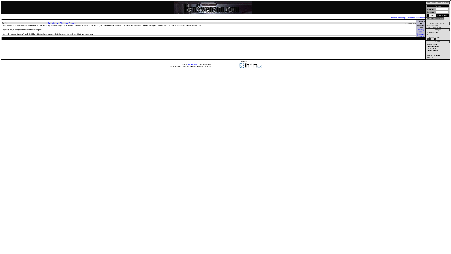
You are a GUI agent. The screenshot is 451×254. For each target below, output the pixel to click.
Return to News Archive (416, 18)
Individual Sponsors (433, 55)
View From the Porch (433, 46)
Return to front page (398, 18)
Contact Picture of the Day (433, 27)
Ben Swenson (192, 64)
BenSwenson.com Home (438, 3)
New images (431, 35)
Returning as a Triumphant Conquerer (62, 23)
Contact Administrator (432, 25)
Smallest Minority (432, 51)
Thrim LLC (430, 57)
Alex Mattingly (431, 48)
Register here (442, 15)
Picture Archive (432, 32)
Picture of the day (433, 38)
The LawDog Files (432, 44)
